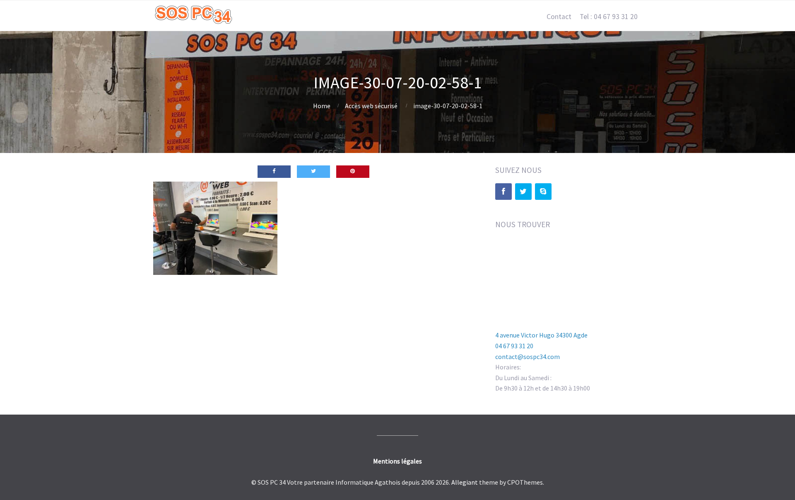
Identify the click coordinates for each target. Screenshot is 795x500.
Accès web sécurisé (371, 106)
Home (321, 106)
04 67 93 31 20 (514, 346)
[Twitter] (523, 191)
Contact (559, 16)
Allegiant (464, 482)
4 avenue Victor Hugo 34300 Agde (541, 335)
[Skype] (543, 191)
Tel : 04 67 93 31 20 (609, 16)
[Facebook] (503, 191)
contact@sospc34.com (527, 356)
